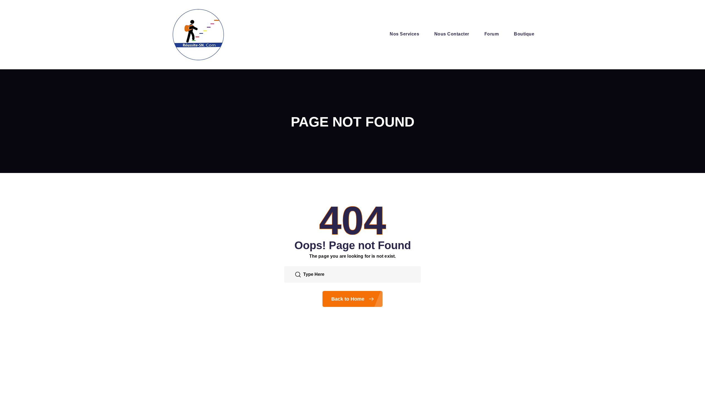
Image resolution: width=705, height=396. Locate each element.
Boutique (524, 34)
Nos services (404, 34)
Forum (491, 34)
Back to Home (348, 299)
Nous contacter (451, 34)
